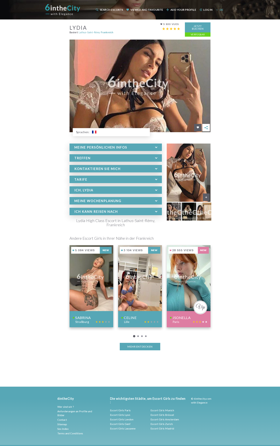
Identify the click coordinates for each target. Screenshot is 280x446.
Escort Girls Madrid (162, 428)
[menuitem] (109, 9)
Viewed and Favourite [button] (146, 9)
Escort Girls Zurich (162, 423)
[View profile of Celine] (140, 286)
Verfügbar (198, 34)
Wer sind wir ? (65, 406)
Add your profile (183, 9)
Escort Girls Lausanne (122, 428)
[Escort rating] (171, 28)
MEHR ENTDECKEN (140, 346)
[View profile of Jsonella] (188, 286)
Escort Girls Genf (120, 423)
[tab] (116, 147)
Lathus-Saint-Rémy (89, 32)
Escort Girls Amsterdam (165, 419)
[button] (116, 147)
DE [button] (221, 9)
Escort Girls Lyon (120, 414)
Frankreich (107, 32)
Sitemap (62, 424)
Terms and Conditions (70, 433)
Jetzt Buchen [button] (198, 27)
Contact (62, 419)
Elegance (202, 402)
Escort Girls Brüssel (162, 414)
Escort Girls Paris (120, 410)
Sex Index (63, 428)
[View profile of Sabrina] (91, 286)
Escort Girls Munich (162, 410)
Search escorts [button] (111, 9)
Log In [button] (207, 9)
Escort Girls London (121, 419)
